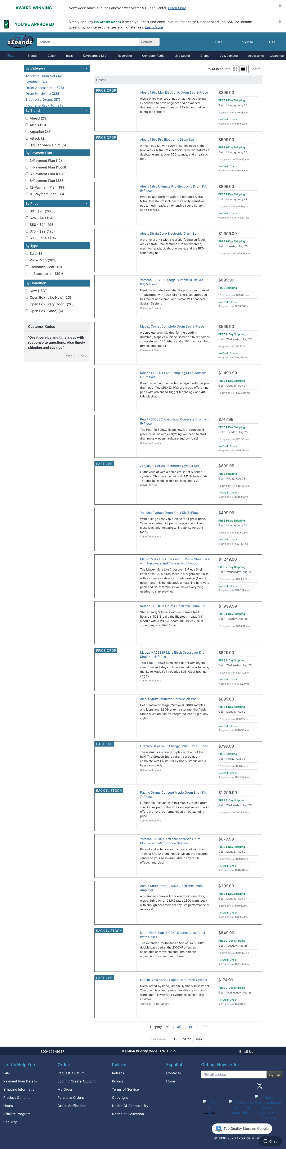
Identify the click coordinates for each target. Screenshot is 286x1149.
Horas (171, 1081)
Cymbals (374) (37, 82)
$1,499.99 (227, 373)
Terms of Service (125, 1089)
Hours (8, 1106)
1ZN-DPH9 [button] (148, 1051)
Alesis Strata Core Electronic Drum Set (168, 233)
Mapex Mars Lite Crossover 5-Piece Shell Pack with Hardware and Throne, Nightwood (175, 561)
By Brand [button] (57, 110)
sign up (274, 1074)
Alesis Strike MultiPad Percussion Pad (168, 699)
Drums (204, 55)
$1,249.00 (227, 559)
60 (191, 1027)
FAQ (6, 1073)
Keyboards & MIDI (95, 55)
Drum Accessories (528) (45, 88)
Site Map (10, 1122)
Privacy (118, 1081)
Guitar (52, 55)
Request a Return (71, 1073)
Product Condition (17, 1097)
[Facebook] (224, 1087)
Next (200, 1039)
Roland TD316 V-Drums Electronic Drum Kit (172, 606)
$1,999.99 (227, 606)
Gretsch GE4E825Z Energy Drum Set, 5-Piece (174, 746)
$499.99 (226, 513)
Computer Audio (153, 55)
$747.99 (225, 419)
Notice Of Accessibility (130, 1106)
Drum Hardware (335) (43, 93)
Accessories (256, 55)
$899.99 (226, 280)
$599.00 (226, 140)
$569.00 (226, 326)
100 (204, 1027)
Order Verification (72, 1106)
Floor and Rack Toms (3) (45, 105)
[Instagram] (242, 1087)
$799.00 (226, 746)
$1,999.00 (227, 233)
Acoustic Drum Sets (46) (45, 76)
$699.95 (226, 466)
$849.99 (226, 933)
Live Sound (182, 55)
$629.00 (226, 652)
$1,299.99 (227, 792)
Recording (125, 55)
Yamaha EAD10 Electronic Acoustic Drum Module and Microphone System (170, 841)
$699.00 (226, 699)
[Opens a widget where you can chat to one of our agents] (270, 1141)
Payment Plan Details (20, 1081)
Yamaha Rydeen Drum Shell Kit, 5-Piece (170, 513)
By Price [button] (57, 203)
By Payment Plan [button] (57, 152)
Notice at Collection (128, 1114)
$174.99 (225, 980)
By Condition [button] (57, 282)
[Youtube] (278, 1087)
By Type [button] (57, 245)
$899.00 (226, 186)
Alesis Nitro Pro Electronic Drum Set (167, 139)
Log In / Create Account (77, 1081)
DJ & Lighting (228, 55)
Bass (69, 55)
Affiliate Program (16, 1114)
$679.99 (226, 839)
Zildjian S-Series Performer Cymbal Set (169, 466)
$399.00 (226, 92)
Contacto (173, 1073)
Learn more (177, 8)
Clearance (277, 55)
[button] (234, 69)
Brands (32, 55)
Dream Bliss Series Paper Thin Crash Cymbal (173, 980)
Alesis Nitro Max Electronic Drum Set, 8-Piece (174, 92)
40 (179, 1027)
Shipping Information (19, 1089)
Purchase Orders (71, 1097)
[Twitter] (259, 1087)
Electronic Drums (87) (43, 99)
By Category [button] (57, 68)
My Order (65, 1089)
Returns (118, 1073)
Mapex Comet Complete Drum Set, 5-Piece (172, 326)
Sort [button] (254, 69)
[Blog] (206, 1087)
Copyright (120, 1097)
